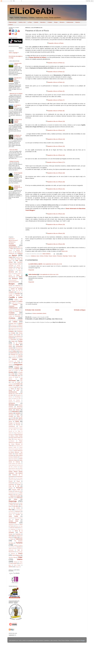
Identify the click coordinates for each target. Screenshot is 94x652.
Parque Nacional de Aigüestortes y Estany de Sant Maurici (15, 428)
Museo (10, 410)
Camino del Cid (16, 290)
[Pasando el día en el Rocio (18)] (55, 173)
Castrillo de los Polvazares (16, 303)
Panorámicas (12, 426)
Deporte (20, 323)
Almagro (10, 250)
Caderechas (18, 285)
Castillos (20, 301)
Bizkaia (20, 276)
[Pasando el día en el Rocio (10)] (55, 121)
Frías (10, 351)
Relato (15, 499)
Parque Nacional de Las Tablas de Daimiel (15, 431)
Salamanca (17, 511)
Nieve (17, 415)
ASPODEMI (11, 265)
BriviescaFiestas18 (12, 280)
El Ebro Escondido (17, 329)
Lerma (18, 382)
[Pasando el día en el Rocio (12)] (55, 130)
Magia (18, 388)
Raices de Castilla (15, 496)
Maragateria (18, 395)
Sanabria (18, 514)
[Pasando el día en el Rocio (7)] (55, 100)
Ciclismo (11, 311)
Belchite (10, 275)
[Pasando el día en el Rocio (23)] (55, 224)
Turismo (70, 256)
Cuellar (10, 320)
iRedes (10, 370)
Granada (20, 356)
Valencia (20, 545)
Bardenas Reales (17, 273)
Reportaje (65, 256)
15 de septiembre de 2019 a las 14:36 (52, 264)
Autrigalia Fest (12, 268)
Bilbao (17, 275)
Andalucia (33, 256)
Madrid (12, 388)
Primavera (59, 256)
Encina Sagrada (18, 173)
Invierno (16, 369)
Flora (17, 344)
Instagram (16, 367)
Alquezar (10, 251)
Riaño (21, 503)
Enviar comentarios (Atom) (39, 313)
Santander (11, 517)
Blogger (83, 640)
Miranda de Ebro (17, 398)
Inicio (57, 310)
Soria (10, 535)
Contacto (10, 24)
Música (18, 410)
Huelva (54, 256)
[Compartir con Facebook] (60, 254)
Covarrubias (17, 316)
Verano (20, 553)
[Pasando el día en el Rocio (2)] (55, 71)
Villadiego (16, 561)
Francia (19, 349)
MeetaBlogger (18, 396)
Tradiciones (18, 539)
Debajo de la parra (14, 161)
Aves (37, 256)
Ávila (10, 270)
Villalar (21, 561)
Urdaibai (15, 545)
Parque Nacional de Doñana (37, 57)
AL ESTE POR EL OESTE (35, 264)
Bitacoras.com (12, 276)
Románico (20, 509)
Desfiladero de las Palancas (17, 136)
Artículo (11, 262)
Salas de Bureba (12, 513)
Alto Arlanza (18, 251)
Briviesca (62, 22)
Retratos (16, 503)
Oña (14, 418)
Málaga (10, 390)
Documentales (13, 326)
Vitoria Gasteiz (13, 563)
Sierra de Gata (19, 526)
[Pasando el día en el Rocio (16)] (55, 155)
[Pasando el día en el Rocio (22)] (55, 214)
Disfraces (20, 325)
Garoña (20, 351)
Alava (11, 248)
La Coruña (19, 372)
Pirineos (10, 481)
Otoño (17, 421)
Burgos (56, 22)
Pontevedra (11, 484)
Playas (18, 481)
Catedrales (11, 306)
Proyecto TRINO (16, 489)
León (21, 380)
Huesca (10, 362)
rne (15, 509)
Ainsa (21, 247)
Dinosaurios (13, 325)
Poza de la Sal (14, 486)
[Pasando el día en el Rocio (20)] (55, 182)
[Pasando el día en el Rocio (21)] (55, 189)
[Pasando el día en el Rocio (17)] (54, 162)
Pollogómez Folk (17, 482)
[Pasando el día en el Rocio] (55, 43)
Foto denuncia (19, 348)
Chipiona (10, 309)
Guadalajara (13, 357)
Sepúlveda (11, 524)
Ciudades (50, 22)
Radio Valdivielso (18, 494)
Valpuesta (13, 553)
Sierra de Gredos (14, 527)
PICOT (19, 479)
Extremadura (13, 339)
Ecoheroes (17, 328)
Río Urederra (17, 508)
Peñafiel (12, 478)
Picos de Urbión (13, 149)
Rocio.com (65, 251)
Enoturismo (19, 331)
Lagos (18, 375)
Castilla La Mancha (14, 295)
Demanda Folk (12, 323)
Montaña (11, 405)
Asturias (11, 267)
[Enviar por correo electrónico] (56, 254)
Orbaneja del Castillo (16, 419)
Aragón (10, 257)
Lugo (15, 387)
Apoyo (14, 255)
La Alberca (16, 370)
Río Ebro (15, 506)
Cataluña (36, 22)
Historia (14, 359)
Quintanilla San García (13, 492)
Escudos (18, 334)
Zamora (11, 566)
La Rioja (30, 22)
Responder (31, 270)
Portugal (18, 484)
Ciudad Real (18, 311)
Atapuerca (18, 267)
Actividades (12, 245)
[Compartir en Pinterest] (61, 254)
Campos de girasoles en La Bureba (18, 187)
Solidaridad (18, 534)
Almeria (18, 250)
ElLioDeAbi (31, 11)
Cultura (15, 321)
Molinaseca (18, 401)
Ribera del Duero (14, 504)
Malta (18, 390)
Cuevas (20, 320)
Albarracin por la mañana (15, 93)
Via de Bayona (16, 555)
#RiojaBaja (11, 243)
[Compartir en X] (59, 254)
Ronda (11, 511)
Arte (17, 260)
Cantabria (11, 292)
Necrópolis (11, 414)
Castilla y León (22, 22)
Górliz (14, 356)
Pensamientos (19, 476)
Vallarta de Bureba (12, 548)
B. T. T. (14, 270)
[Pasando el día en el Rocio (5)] (55, 91)
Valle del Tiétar (19, 551)
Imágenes (18, 365)
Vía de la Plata (12, 557)
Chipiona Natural (17, 309)
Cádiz (10, 287)
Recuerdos (11, 497)
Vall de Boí (12, 546)
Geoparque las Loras (15, 354)
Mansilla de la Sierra (14, 393)
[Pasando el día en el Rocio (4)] (55, 82)
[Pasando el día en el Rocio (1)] (55, 62)
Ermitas (46, 256)
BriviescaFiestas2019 (14, 281)
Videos (19, 559)
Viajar (74, 256)
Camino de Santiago (16, 288)
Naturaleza (42, 22)
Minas (10, 398)
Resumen (11, 503)
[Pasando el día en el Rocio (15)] (55, 146)
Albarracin (18, 248)
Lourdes (10, 387)
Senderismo (12, 522)
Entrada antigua (79, 310)
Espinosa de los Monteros (15, 336)
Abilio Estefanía (32, 274)
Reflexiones (19, 497)
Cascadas (17, 293)
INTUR (10, 368)
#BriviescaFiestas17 (13, 240)
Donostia (12, 328)
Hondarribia (11, 361)
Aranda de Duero (18, 257)
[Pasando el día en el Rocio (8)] (55, 110)
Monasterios (12, 403)
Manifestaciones (13, 392)
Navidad (18, 413)
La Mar (12, 374)
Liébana (10, 383)
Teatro (15, 537)
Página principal (12, 22)
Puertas (10, 491)
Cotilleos (10, 316)
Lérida (13, 382)
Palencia (11, 424)
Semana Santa (13, 521)
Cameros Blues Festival (17, 287)
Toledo (11, 539)
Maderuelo (20, 387)
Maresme (11, 396)
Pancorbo (18, 424)
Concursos (11, 314)
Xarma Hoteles (17, 565)
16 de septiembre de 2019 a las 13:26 (48, 274)
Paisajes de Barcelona (14, 423)
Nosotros (77, 22)
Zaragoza (17, 566)
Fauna (50, 256)
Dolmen (20, 326)
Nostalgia (11, 416)
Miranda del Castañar (14, 400)
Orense (10, 421)
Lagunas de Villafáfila (13, 377)
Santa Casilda (13, 516)
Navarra (11, 413)
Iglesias (16, 362)
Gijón (10, 356)
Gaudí (21, 352)
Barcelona (11, 272)
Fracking (13, 349)
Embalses (11, 331)
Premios (10, 487)
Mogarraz (11, 401)
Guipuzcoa (20, 357)
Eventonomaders (19, 337)
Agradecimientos (13, 247)
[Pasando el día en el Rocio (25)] (55, 244)
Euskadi (11, 338)
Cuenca (15, 320)
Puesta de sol (17, 491)
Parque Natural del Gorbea (15, 463)
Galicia (14, 351)
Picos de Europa (18, 478)
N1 (9, 411)
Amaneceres (11, 253)
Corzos (19, 314)
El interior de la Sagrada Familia (18, 121)
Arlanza (12, 258)
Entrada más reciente (33, 310)
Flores (10, 346)
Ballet (20, 270)
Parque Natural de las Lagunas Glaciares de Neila (15, 449)
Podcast (10, 482)
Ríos (10, 509)
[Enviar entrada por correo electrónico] (54, 253)
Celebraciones (69, 22)
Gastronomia (13, 352)
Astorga (18, 265)
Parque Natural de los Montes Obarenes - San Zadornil (15, 452)
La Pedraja (19, 374)
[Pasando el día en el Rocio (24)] (55, 233)
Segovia (17, 519)
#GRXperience (12, 242)
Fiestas (20, 341)
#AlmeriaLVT (12, 238)
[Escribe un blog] (58, 254)
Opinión (20, 418)
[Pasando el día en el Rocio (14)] (55, 139)
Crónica (42, 256)
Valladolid (18, 546)
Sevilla (16, 524)
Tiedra (21, 537)
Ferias (13, 341)
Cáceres (11, 285)
